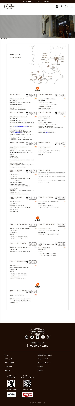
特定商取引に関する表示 (45, 355)
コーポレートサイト (43, 358)
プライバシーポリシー (44, 362)
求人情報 (40, 370)
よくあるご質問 (9, 362)
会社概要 (40, 366)
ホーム (7, 355)
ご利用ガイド (8, 366)
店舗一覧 (7, 370)
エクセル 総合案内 (46, 132)
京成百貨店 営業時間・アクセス (21, 126)
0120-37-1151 (39, 345)
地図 (35, 98)
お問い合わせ (8, 358)
